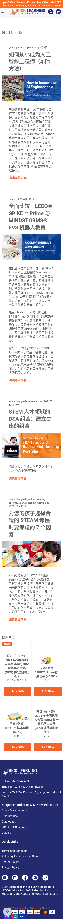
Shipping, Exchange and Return (21, 856)
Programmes (10, 816)
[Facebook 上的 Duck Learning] (25, 879)
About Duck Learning (15, 810)
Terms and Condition (14, 851)
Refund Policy (10, 862)
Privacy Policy (10, 867)
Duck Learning (21, 908)
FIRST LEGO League (14, 827)
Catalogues (9, 821)
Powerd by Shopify (40, 908)
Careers (6, 832)
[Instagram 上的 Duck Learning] (15, 879)
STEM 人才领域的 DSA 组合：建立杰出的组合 (30, 419)
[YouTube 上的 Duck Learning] (5, 879)
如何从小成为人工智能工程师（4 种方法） (30, 62)
